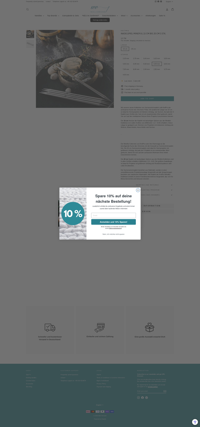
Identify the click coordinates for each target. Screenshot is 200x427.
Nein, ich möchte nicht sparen (113, 234)
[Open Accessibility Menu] (195, 422)
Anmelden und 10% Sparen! (113, 221)
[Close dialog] (138, 190)
